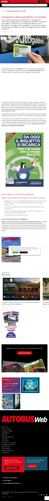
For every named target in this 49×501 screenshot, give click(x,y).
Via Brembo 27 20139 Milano (10, 477)
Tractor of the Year (6, 448)
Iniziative (12, 306)
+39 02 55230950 (7, 480)
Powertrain (4, 435)
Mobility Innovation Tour (8, 450)
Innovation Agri (5, 452)
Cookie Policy (28, 250)
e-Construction (5, 441)
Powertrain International (7, 437)
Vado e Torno (5, 427)
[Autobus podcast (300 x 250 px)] (11, 401)
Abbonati (41, 1)
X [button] (38, 247)
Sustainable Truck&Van (7, 431)
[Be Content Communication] (10, 497)
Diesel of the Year (6, 446)
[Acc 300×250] (30, 385)
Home (3, 11)
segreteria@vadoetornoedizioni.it (12, 483)
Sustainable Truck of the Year (9, 442)
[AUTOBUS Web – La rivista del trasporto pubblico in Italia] (6, 1)
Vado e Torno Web (6, 429)
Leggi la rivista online (24, 353)
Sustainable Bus (5, 433)
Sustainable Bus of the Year (8, 444)
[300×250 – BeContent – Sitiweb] (11, 385)
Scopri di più (32, 466)
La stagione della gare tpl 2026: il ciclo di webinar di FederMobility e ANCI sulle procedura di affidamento (21, 303)
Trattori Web (5, 439)
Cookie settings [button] (24, 252)
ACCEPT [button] (15, 252)
